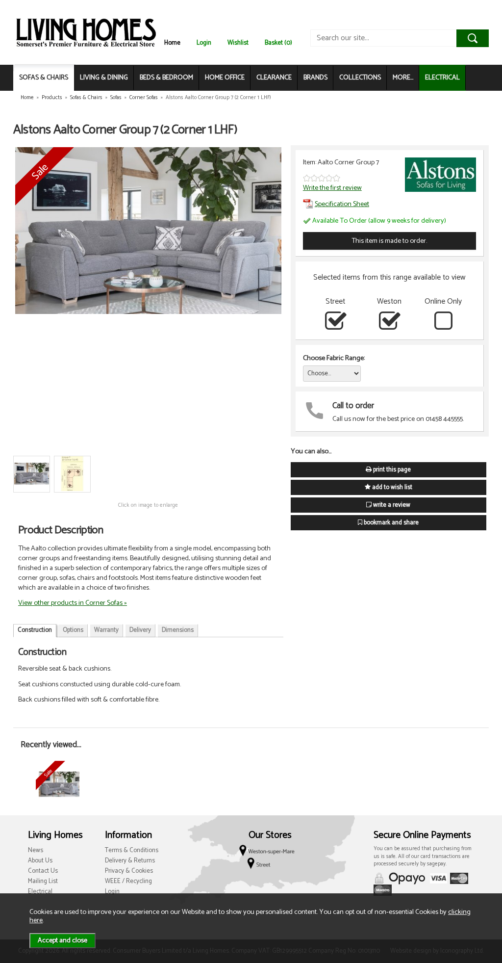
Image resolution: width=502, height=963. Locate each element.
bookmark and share (390, 523)
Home (172, 43)
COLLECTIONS (360, 77)
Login (204, 43)
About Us (40, 861)
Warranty (106, 630)
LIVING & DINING (104, 77)
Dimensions (178, 630)
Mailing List (43, 881)
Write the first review (332, 188)
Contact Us (43, 871)
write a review (391, 505)
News (35, 850)
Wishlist (238, 43)
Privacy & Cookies (129, 871)
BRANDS (315, 77)
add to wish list (391, 487)
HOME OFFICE (225, 77)
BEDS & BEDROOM (166, 77)
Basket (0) (278, 43)
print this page (391, 470)
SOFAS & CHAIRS (43, 77)
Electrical (40, 891)
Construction (35, 630)
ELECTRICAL (442, 77)
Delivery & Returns (130, 861)
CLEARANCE (274, 77)
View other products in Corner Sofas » (72, 603)
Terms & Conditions (131, 850)
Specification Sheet (342, 204)
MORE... (403, 77)
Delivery (140, 630)
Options (73, 630)
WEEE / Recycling (128, 881)
